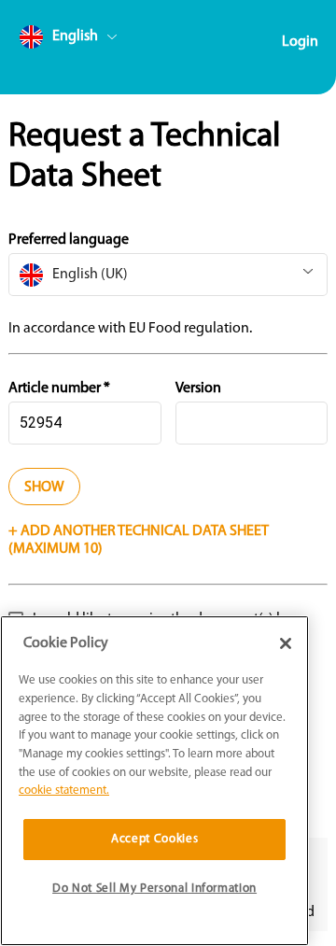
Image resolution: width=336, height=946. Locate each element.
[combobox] (104, 40)
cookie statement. (64, 790)
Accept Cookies (154, 839)
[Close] (285, 643)
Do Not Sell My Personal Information (154, 888)
